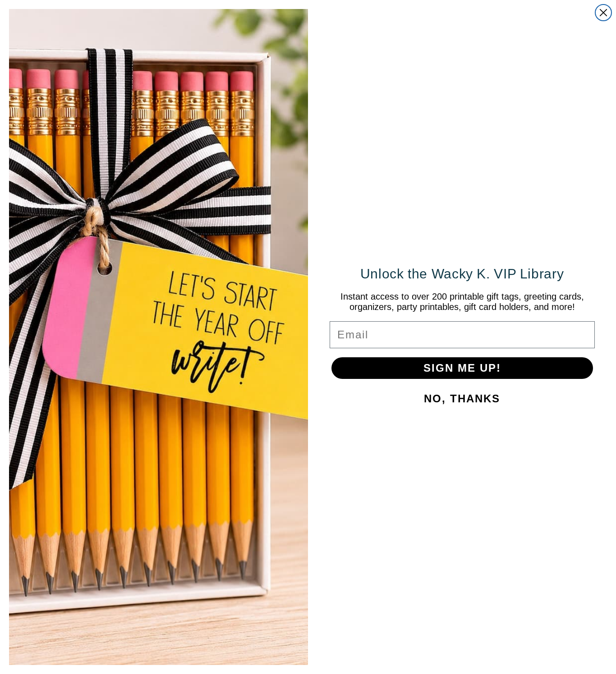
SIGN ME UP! (462, 368)
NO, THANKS (462, 398)
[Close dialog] (603, 13)
